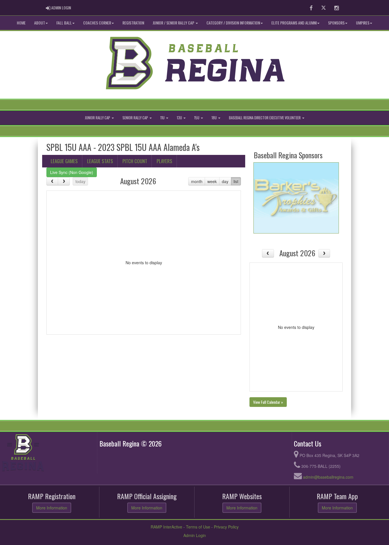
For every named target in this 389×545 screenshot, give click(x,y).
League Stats (100, 161)
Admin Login (194, 535)
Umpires (362, 23)
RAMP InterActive (166, 527)
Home (21, 23)
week (212, 181)
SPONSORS (336, 23)
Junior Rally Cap (98, 117)
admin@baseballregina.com (328, 477)
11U (162, 117)
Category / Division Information (233, 23)
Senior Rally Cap (135, 117)
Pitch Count (134, 161)
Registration (133, 23)
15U (197, 117)
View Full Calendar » (268, 402)
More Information (51, 508)
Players (164, 161)
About (39, 23)
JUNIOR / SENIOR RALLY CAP (174, 23)
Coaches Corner (97, 23)
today (80, 181)
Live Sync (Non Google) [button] (71, 172)
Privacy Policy (226, 527)
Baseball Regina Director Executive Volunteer (265, 117)
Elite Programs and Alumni (294, 23)
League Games (64, 161)
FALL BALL (64, 23)
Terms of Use (198, 527)
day (225, 181)
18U (215, 117)
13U (180, 117)
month (196, 181)
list (236, 181)
